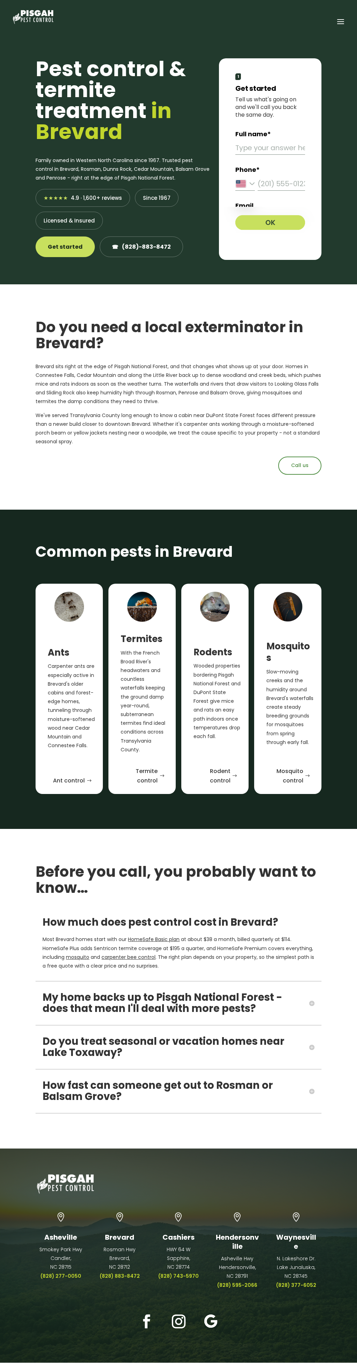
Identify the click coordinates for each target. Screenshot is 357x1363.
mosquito (77, 957)
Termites (141, 639)
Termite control (147, 776)
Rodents (212, 652)
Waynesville (296, 1241)
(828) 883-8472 (120, 1276)
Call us (300, 465)
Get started (65, 247)
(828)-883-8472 (141, 247)
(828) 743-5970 (178, 1276)
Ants (58, 652)
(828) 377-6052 (296, 1285)
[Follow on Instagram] (178, 1321)
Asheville (60, 1237)
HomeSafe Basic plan (154, 939)
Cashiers (178, 1237)
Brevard (119, 1237)
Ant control (69, 781)
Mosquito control (289, 776)
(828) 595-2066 (237, 1285)
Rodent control (220, 776)
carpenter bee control (128, 957)
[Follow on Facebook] (146, 1321)
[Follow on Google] (210, 1321)
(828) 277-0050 (60, 1276)
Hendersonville (237, 1241)
